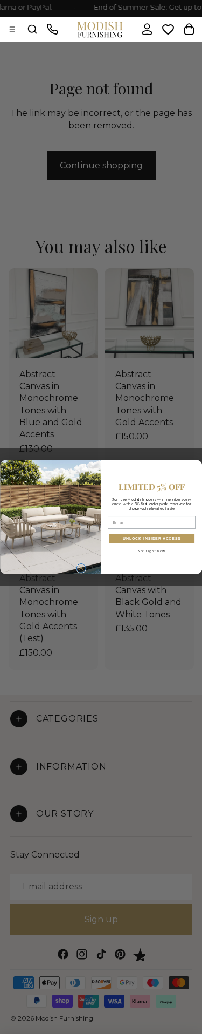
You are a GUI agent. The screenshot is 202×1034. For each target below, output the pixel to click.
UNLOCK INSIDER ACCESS (151, 538)
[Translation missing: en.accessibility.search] (32, 29)
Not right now (151, 551)
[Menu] (12, 29)
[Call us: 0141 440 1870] (52, 29)
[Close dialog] (81, 568)
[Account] (147, 29)
